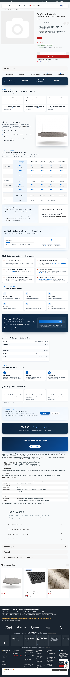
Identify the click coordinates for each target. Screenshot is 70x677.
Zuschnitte (11, 5)
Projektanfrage (44, 413)
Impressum (5, 673)
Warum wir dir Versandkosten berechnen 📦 (63, 49)
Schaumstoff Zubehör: (50, 661)
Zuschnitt (9, 457)
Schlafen (16, 5)
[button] (35, 68)
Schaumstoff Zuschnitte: (27, 666)
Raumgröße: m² (9, 240)
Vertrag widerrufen (18, 655)
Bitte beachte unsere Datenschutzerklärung (63, 663)
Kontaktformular (32, 518)
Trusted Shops (48, 647)
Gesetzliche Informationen (16, 651)
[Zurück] (66, 565)
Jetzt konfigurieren (34, 446)
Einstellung (60, 672)
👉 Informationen (6, 650)
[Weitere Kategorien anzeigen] (29, 6)
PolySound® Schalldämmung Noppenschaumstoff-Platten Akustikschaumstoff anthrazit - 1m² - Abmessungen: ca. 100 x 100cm (33, 592)
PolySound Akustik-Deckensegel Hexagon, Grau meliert (11, 591)
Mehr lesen (39, 644)
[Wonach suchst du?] (57, 6)
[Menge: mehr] (67, 53)
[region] (40, 640)
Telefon (24, 518)
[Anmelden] (65, 6)
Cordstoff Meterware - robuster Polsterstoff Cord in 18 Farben (58, 591)
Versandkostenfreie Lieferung (48, 44)
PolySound (25, 453)
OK (59, 670)
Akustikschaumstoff (29, 650)
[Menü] (68, 661)
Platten (20, 5)
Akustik (5, 5)
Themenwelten (51, 667)
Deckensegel (41, 31)
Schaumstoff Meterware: (39, 651)
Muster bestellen (55, 413)
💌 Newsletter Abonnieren (62, 651)
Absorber (24, 458)
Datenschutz (9, 673)
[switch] (66, 668)
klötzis (25, 5)
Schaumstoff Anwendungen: (51, 651)
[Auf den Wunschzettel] (64, 23)
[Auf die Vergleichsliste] (68, 23)
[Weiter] (68, 565)
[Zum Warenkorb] (63, 5)
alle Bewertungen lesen (52, 633)
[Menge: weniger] (38, 53)
